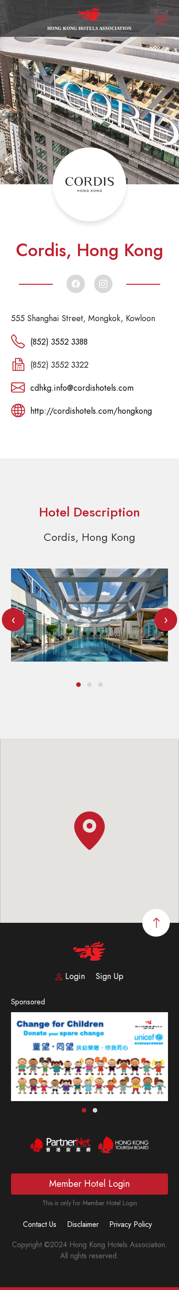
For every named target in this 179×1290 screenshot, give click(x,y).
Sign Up (109, 976)
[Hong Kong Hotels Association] (89, 17)
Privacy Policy (130, 1224)
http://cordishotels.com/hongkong (91, 411)
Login (75, 976)
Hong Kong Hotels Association (89, 28)
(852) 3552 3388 (59, 342)
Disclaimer (83, 1224)
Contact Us (39, 1224)
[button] (78, 684)
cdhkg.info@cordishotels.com (82, 388)
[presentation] (13, 619)
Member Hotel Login (89, 1183)
